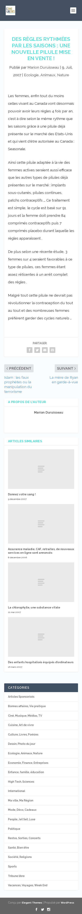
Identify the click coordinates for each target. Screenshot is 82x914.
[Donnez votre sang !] (41, 469)
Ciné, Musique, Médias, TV (25, 715)
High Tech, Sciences (21, 781)
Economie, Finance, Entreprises (28, 762)
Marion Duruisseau (43, 67)
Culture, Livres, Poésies (23, 734)
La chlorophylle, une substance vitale (34, 607)
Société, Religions (20, 856)
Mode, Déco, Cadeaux (22, 809)
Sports (12, 866)
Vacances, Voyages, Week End (27, 885)
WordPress (67, 902)
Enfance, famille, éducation (26, 772)
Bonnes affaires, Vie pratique (27, 706)
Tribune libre (16, 875)
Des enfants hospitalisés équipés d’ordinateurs (41, 662)
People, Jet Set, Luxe (21, 819)
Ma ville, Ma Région (20, 800)
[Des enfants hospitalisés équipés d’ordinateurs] (41, 637)
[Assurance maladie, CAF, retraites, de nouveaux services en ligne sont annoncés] (41, 524)
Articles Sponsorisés (21, 696)
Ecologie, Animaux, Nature (46, 75)
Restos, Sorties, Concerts (24, 838)
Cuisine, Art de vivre (21, 725)
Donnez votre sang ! (22, 494)
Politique (14, 828)
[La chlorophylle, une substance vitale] (41, 582)
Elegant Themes (32, 902)
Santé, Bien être (18, 847)
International (16, 791)
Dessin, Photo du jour (21, 743)
